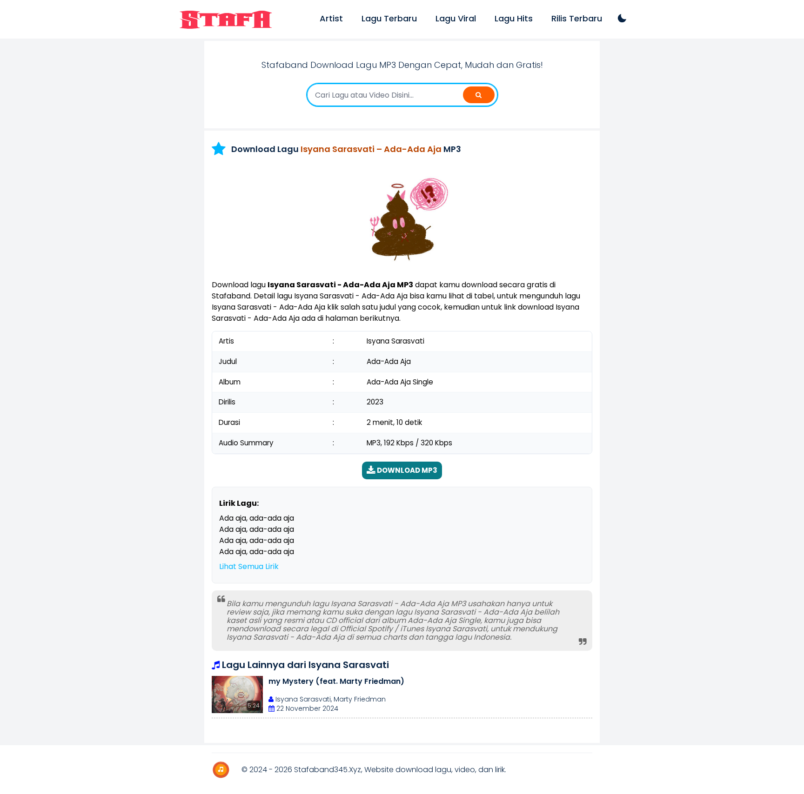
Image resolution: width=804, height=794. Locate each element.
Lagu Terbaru (389, 18)
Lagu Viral (456, 18)
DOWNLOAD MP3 (406, 470)
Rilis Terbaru (576, 18)
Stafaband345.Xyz (327, 769)
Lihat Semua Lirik (249, 566)
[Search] (479, 94)
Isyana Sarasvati (348, 664)
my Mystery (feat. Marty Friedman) (336, 681)
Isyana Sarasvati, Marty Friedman (330, 699)
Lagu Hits (514, 18)
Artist (331, 18)
